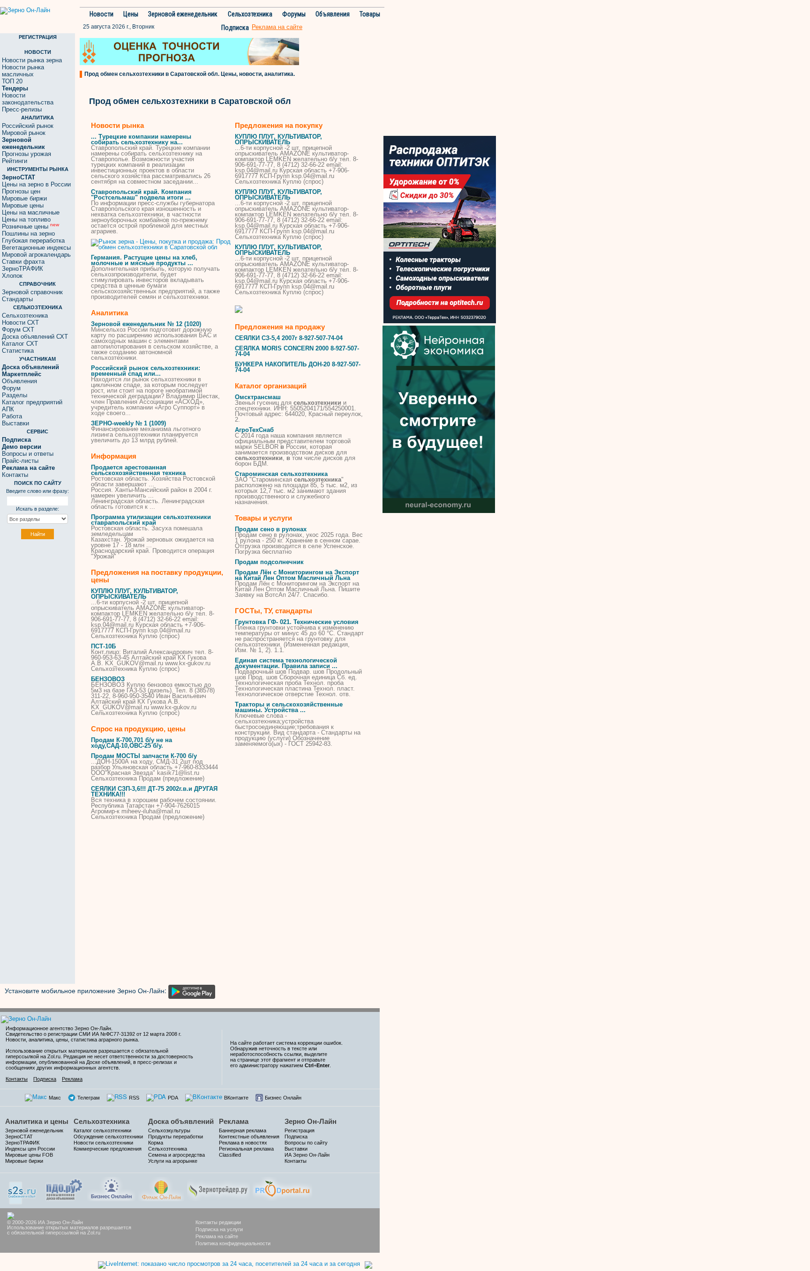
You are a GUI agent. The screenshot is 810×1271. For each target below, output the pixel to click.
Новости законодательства (27, 99)
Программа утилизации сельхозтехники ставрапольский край (151, 519)
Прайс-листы (20, 460)
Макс (55, 1097)
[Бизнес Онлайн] (111, 1187)
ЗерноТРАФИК (22, 268)
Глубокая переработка (33, 240)
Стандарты (17, 299)
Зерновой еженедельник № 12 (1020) (146, 323)
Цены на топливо (26, 219)
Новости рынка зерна (32, 60)
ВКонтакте (236, 1097)
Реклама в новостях (243, 1142)
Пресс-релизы (22, 109)
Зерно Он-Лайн (311, 1121)
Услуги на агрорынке (172, 1161)
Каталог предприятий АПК (32, 406)
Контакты (15, 474)
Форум (11, 388)
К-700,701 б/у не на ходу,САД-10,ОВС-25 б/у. (131, 742)
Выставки (15, 423)
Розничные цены (30, 226)
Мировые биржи (24, 198)
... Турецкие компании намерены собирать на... (141, 139)
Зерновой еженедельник (183, 14)
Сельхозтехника (250, 14)
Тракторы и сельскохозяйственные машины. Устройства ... (289, 707)
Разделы (14, 395)
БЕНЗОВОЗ (108, 679)
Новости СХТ (20, 322)
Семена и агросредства (176, 1155)
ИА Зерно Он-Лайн (307, 1155)
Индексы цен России (30, 1149)
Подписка (235, 27)
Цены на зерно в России (36, 184)
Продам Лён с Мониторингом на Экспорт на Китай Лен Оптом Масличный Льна (297, 575)
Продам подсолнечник (269, 561)
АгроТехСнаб (254, 429)
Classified (230, 1155)
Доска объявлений (181, 1121)
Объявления (332, 14)
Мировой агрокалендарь (36, 254)
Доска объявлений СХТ (35, 336)
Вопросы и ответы (27, 453)
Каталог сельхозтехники (102, 1130)
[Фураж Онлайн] (161, 1187)
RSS (134, 1097)
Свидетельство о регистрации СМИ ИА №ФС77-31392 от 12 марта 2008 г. (93, 1034)
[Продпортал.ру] (282, 1187)
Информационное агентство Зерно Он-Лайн (58, 1028)
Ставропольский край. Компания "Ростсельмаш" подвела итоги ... (141, 194)
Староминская (281, 473)
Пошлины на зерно (28, 233)
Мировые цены (23, 205)
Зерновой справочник (32, 292)
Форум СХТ (18, 329)
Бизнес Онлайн (283, 1097)
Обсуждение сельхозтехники (108, 1136)
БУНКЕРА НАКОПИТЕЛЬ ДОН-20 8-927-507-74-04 (297, 367)
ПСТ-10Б (103, 646)
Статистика (18, 350)
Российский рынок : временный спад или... (145, 370)
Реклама (72, 1079)
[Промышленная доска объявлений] (64, 1188)
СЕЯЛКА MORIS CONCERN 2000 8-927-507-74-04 (297, 351)
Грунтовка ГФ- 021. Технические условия (297, 621)
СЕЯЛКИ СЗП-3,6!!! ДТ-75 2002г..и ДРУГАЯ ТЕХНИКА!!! (154, 791)
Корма (155, 1142)
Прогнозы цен (21, 191)
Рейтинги (14, 160)
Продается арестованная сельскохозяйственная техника (138, 470)
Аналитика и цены (36, 1121)
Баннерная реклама (242, 1130)
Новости (101, 14)
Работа (12, 416)
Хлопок (12, 275)
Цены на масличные (31, 212)
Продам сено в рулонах (271, 529)
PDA (173, 1097)
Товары (370, 14)
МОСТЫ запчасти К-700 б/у (144, 755)
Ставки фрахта (23, 261)
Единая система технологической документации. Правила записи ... (286, 663)
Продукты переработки (175, 1136)
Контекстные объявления (249, 1136)
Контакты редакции (218, 1222)
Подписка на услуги (219, 1229)
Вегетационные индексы (36, 247)
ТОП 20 (12, 81)
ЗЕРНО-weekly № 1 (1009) (128, 423)
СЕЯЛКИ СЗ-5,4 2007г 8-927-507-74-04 (289, 338)
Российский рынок (27, 125)
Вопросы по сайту (306, 1142)
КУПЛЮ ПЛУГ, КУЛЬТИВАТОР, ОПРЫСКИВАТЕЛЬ (134, 593)
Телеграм (88, 1097)
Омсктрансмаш (258, 397)
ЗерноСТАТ (19, 1136)
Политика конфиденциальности (232, 1243)
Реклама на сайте (216, 1236)
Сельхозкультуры (169, 1130)
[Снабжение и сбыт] (22, 1189)
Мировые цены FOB (29, 1155)
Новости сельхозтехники (103, 1142)
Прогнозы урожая (26, 153)
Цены (130, 14)
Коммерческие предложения (108, 1149)
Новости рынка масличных (23, 71)
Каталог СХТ (20, 343)
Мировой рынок (23, 132)
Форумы (294, 14)
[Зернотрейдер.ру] (218, 1187)
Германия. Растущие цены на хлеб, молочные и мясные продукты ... (144, 260)
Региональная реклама (246, 1149)
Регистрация (300, 1130)
